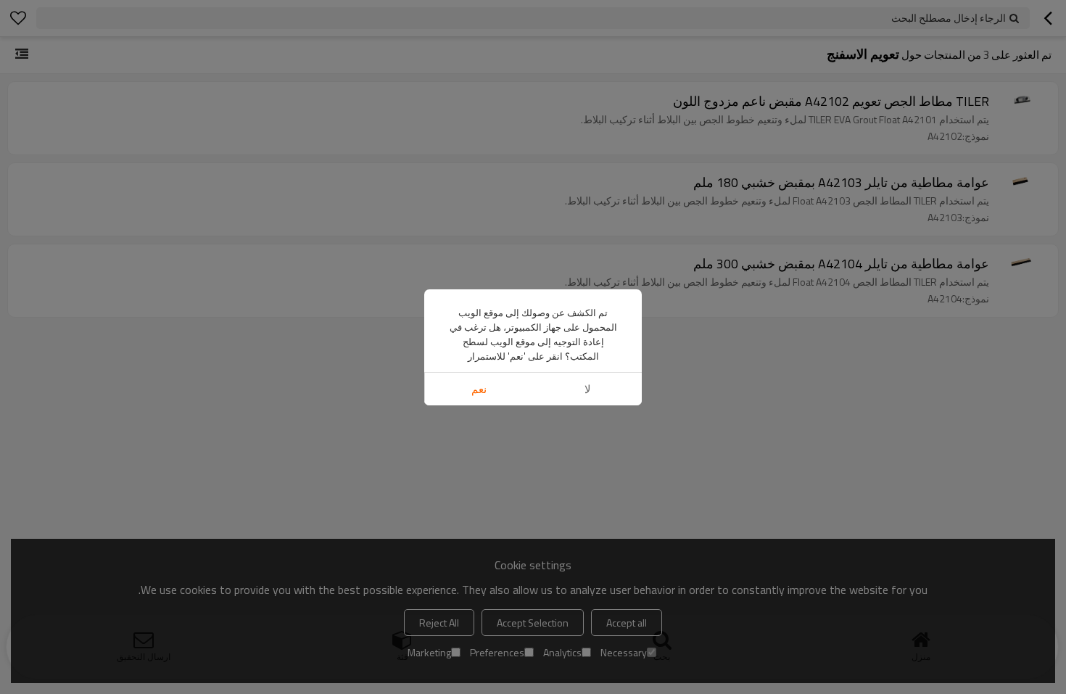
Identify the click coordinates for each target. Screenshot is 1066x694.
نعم (479, 389)
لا (587, 389)
